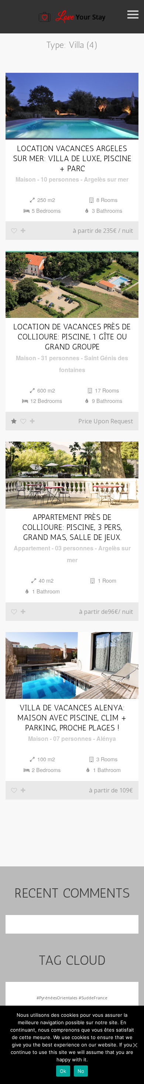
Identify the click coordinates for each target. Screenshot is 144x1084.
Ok (63, 1071)
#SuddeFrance (93, 997)
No (81, 1071)
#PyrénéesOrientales (57, 997)
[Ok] (134, 1045)
